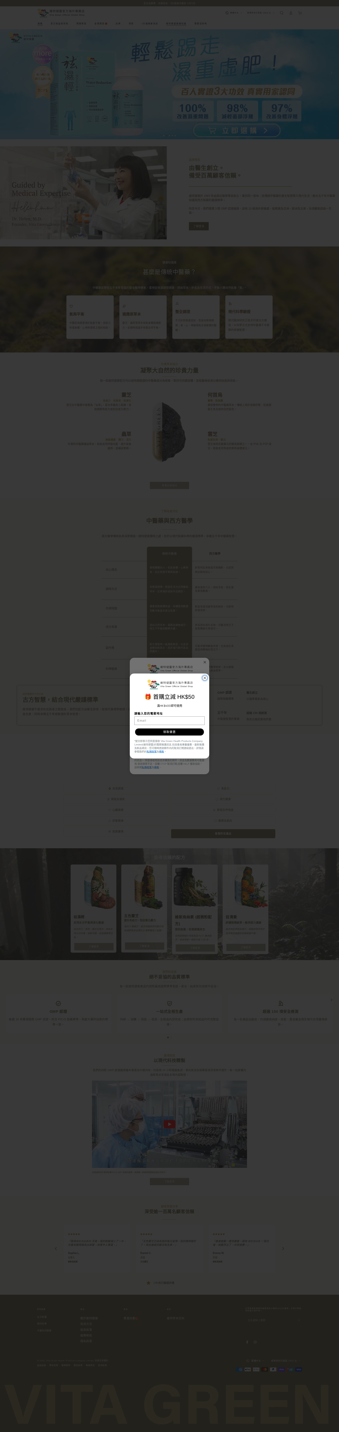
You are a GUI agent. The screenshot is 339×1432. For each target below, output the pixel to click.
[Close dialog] (204, 678)
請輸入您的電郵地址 (148, 713)
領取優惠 (169, 731)
